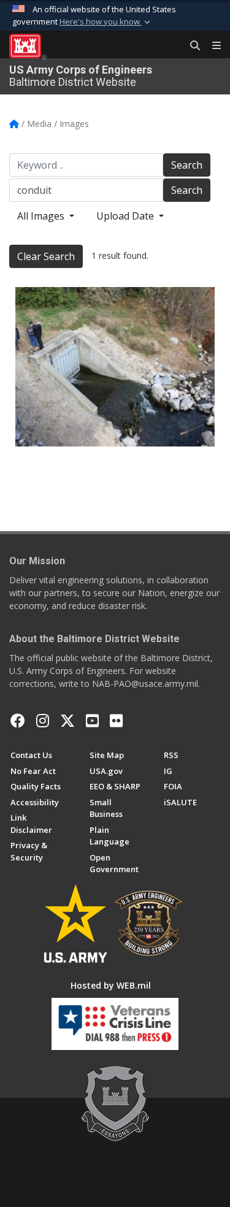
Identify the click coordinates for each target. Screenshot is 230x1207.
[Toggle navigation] (211, 46)
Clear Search (46, 256)
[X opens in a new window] (67, 721)
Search (186, 165)
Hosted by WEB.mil (111, 985)
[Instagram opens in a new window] (42, 721)
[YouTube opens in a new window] (92, 721)
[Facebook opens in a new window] (17, 721)
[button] (106, 22)
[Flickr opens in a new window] (116, 721)
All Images (42, 216)
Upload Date (126, 216)
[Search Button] (191, 46)
